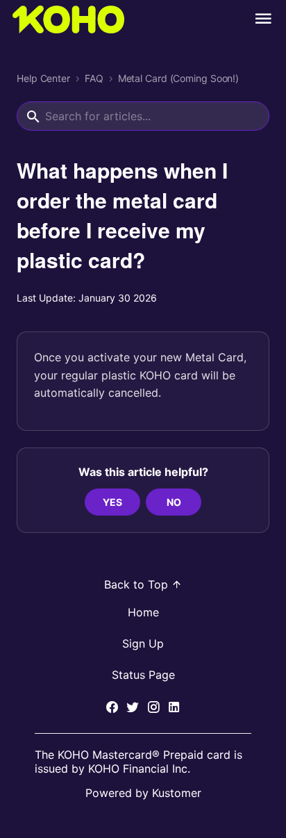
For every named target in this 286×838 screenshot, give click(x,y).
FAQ (94, 78)
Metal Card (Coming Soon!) (178, 78)
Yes (112, 502)
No (174, 502)
